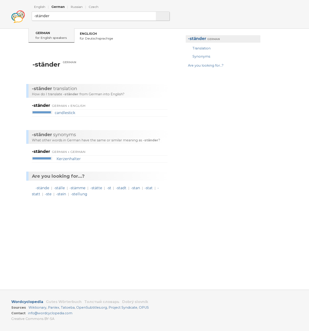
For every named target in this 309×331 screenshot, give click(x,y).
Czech (93, 7)
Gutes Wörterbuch (64, 302)
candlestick (65, 113)
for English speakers (51, 35)
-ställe (59, 188)
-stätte (96, 188)
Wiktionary (37, 307)
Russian (77, 7)
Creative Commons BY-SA (32, 319)
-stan (135, 188)
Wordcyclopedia (27, 302)
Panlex (53, 307)
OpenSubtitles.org (91, 307)
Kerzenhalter (69, 159)
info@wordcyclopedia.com (50, 313)
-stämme (77, 188)
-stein (61, 194)
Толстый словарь (101, 302)
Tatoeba (68, 307)
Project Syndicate (123, 307)
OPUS (144, 307)
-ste (48, 194)
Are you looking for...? (205, 65)
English (39, 7)
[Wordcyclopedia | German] (18, 16)
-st (109, 188)
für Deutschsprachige (96, 36)
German (58, 7)
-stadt (121, 188)
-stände (42, 188)
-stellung (79, 194)
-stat (149, 188)
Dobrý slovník (135, 302)
